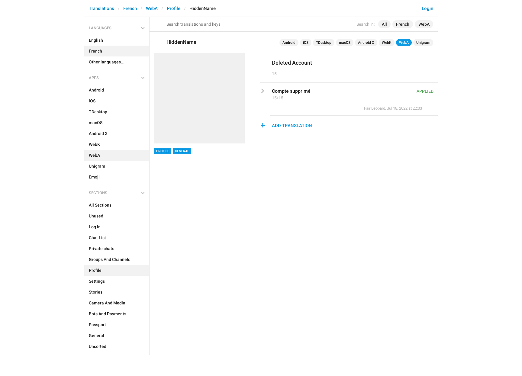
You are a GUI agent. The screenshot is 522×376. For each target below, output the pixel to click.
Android (288, 42)
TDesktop (323, 42)
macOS (344, 42)
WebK (387, 42)
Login (427, 8)
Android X (366, 42)
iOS (305, 42)
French (130, 8)
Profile (173, 8)
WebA (152, 8)
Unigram (423, 42)
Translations (101, 8)
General (182, 151)
